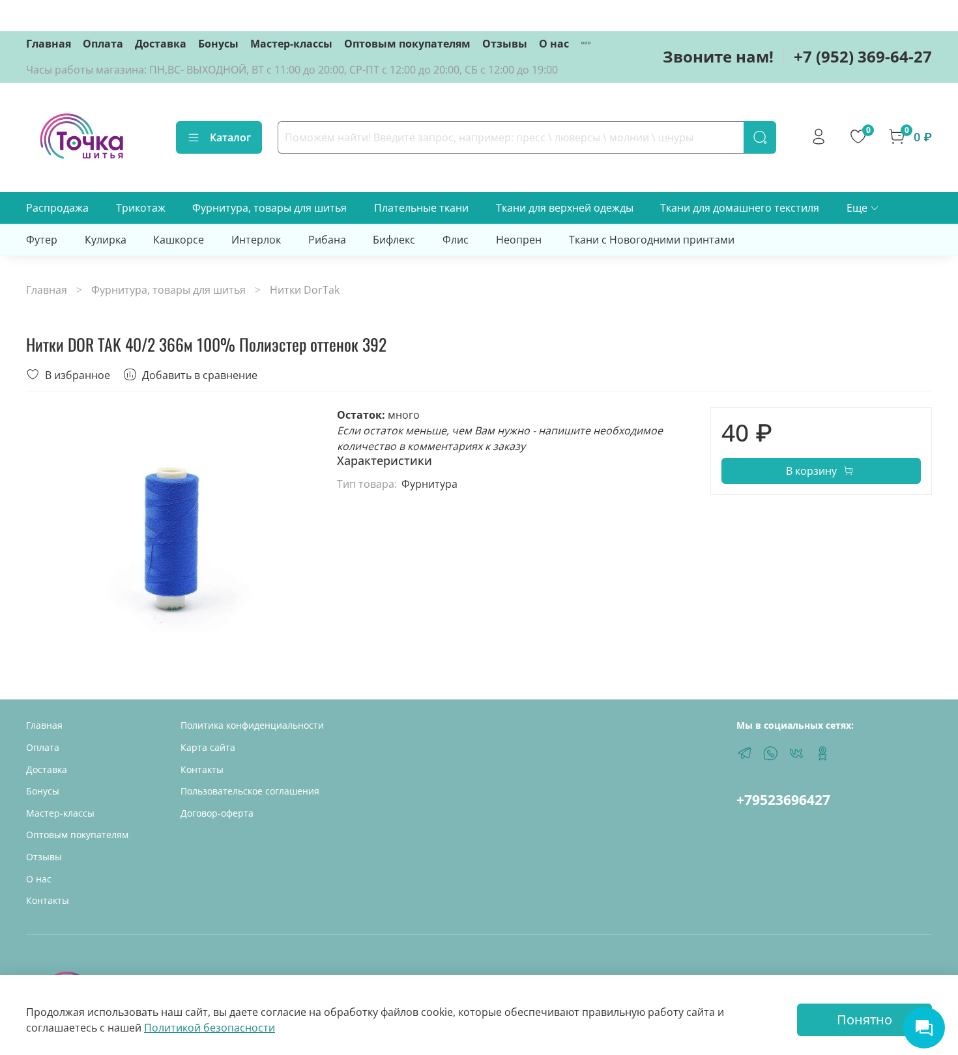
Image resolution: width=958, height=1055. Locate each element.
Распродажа (57, 208)
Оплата (103, 43)
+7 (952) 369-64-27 (863, 56)
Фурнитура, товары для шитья (269, 208)
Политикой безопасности (209, 1027)
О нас (554, 43)
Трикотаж (141, 208)
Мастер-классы (291, 43)
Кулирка (105, 239)
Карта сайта (208, 747)
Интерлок (256, 239)
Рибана (327, 239)
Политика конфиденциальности (252, 725)
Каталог (230, 137)
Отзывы (504, 43)
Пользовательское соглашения (250, 791)
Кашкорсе (178, 239)
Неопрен (519, 239)
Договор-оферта (217, 813)
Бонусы (218, 43)
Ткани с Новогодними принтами (651, 239)
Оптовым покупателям (407, 43)
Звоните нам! (718, 56)
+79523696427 (783, 800)
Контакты (47, 900)
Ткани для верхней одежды (564, 208)
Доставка (160, 43)
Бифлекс (394, 239)
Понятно (864, 1019)
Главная (48, 43)
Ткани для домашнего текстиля (739, 208)
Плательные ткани (421, 208)
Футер (41, 239)
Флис (456, 239)
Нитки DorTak (305, 290)
